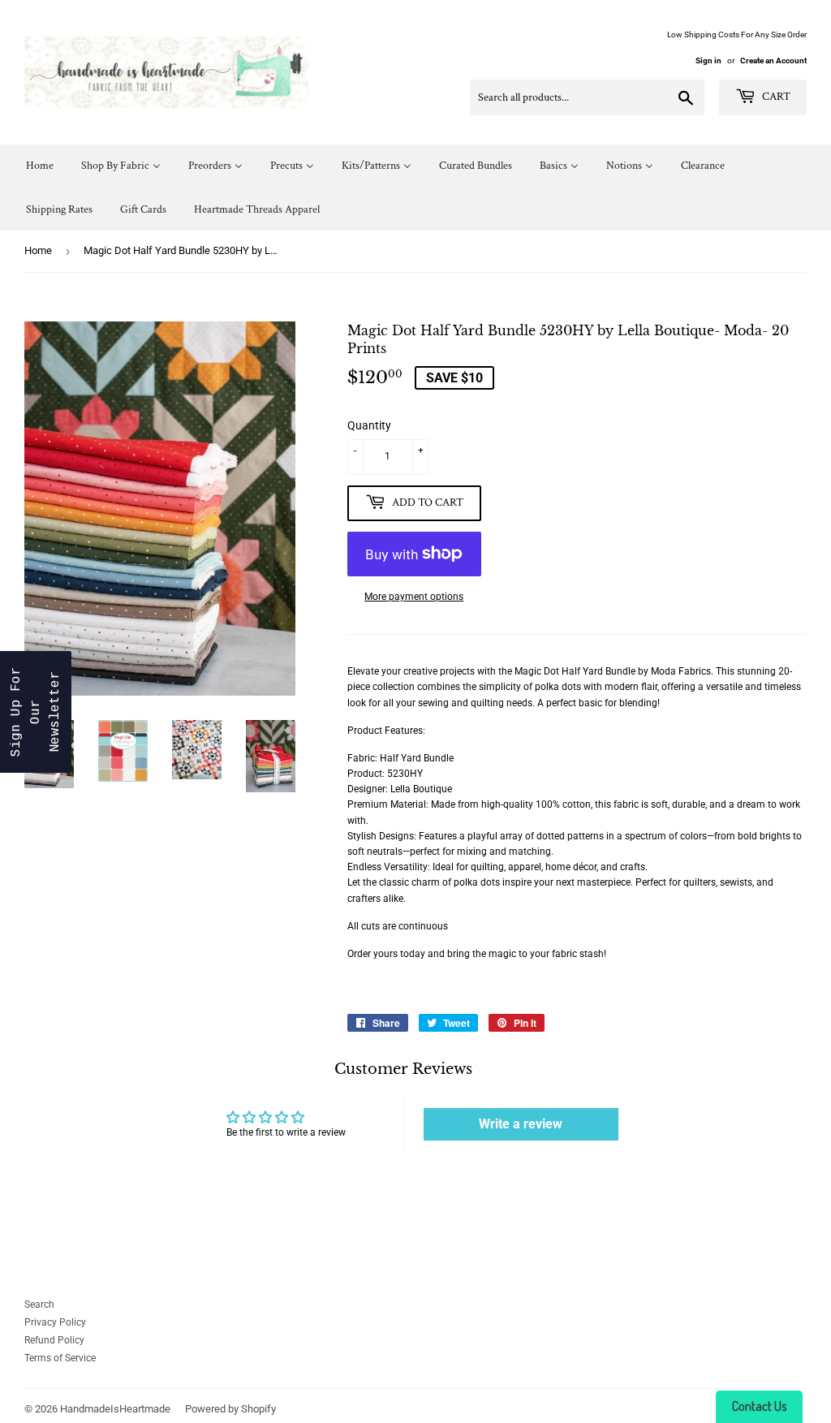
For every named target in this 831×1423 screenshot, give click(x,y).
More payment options (413, 596)
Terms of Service (60, 1358)
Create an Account (773, 60)
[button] (35, 712)
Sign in (708, 60)
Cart (775, 96)
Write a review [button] (520, 1124)
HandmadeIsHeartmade (115, 1409)
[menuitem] (39, 166)
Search (39, 1304)
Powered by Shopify (230, 1409)
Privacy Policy (55, 1322)
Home (38, 250)
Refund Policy (54, 1340)
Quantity (369, 425)
